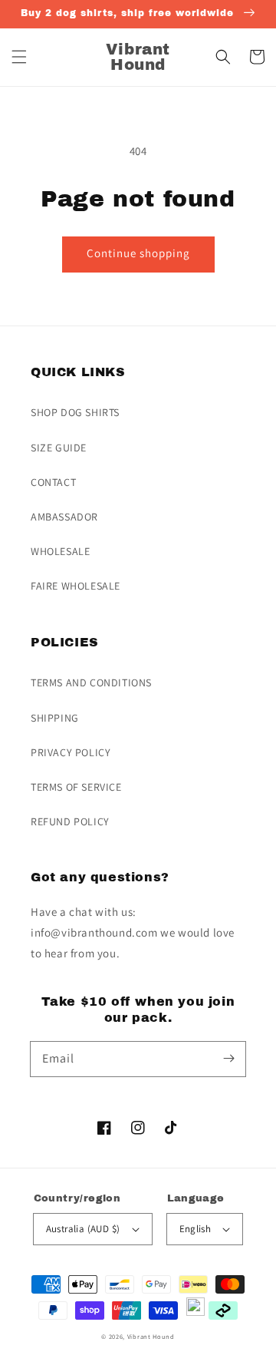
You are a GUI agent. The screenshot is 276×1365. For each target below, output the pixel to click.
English (195, 1228)
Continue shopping (138, 253)
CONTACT (53, 482)
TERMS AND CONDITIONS (91, 682)
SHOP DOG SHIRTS (75, 412)
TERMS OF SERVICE (76, 787)
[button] (19, 57)
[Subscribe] (228, 1059)
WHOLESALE (60, 551)
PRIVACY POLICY (70, 752)
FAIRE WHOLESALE (75, 586)
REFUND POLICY (70, 821)
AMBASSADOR (64, 517)
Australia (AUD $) (83, 1228)
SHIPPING (55, 718)
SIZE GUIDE (59, 447)
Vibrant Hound (151, 1336)
